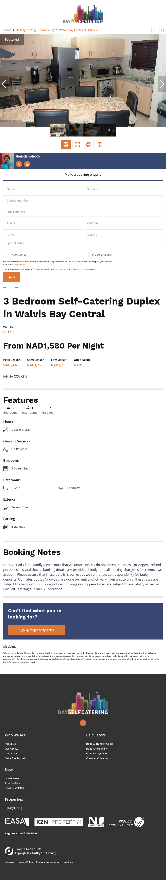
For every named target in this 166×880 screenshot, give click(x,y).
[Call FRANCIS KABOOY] (19, 164)
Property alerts (102, 254)
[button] (4, 84)
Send (12, 277)
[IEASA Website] (17, 822)
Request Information (48, 862)
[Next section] (16, 287)
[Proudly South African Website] (126, 822)
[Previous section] (4, 287)
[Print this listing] (89, 144)
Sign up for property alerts (36, 630)
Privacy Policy (17, 264)
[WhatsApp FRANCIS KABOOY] (27, 164)
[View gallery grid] (77, 144)
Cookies (68, 862)
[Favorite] (154, 30)
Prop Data (35, 849)
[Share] (163, 30)
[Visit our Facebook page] (83, 722)
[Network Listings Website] (96, 823)
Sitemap (9, 862)
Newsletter (18, 254)
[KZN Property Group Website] (58, 822)
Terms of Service (81, 269)
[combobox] (41, 223)
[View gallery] (66, 144)
